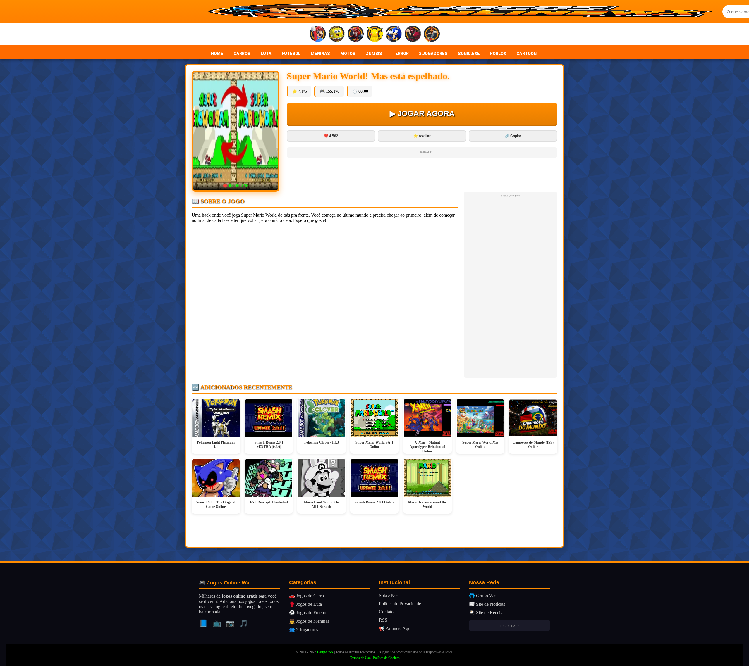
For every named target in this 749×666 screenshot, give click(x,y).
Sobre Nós (388, 595)
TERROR (400, 53)
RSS (383, 619)
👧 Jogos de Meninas (309, 621)
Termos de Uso (360, 658)
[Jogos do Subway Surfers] (432, 34)
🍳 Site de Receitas (487, 612)
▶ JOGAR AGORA (422, 113)
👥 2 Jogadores (303, 629)
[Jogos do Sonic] (394, 34)
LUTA (266, 53)
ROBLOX (498, 53)
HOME (217, 53)
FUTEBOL (291, 53)
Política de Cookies (386, 658)
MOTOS (347, 53)
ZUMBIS (374, 53)
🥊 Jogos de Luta (305, 604)
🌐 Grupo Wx (482, 595)
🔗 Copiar (513, 136)
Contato (386, 611)
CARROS (241, 53)
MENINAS (320, 53)
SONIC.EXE (469, 53)
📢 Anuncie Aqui (395, 628)
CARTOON (526, 53)
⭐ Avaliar (422, 136)
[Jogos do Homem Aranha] (356, 34)
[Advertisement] (510, 287)
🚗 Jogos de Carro (306, 595)
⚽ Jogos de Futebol (308, 612)
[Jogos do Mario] (318, 34)
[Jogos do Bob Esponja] (337, 34)
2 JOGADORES (433, 53)
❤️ (331, 136)
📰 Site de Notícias (487, 604)
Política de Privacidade (400, 603)
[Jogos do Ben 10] (413, 34)
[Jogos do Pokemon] (375, 34)
